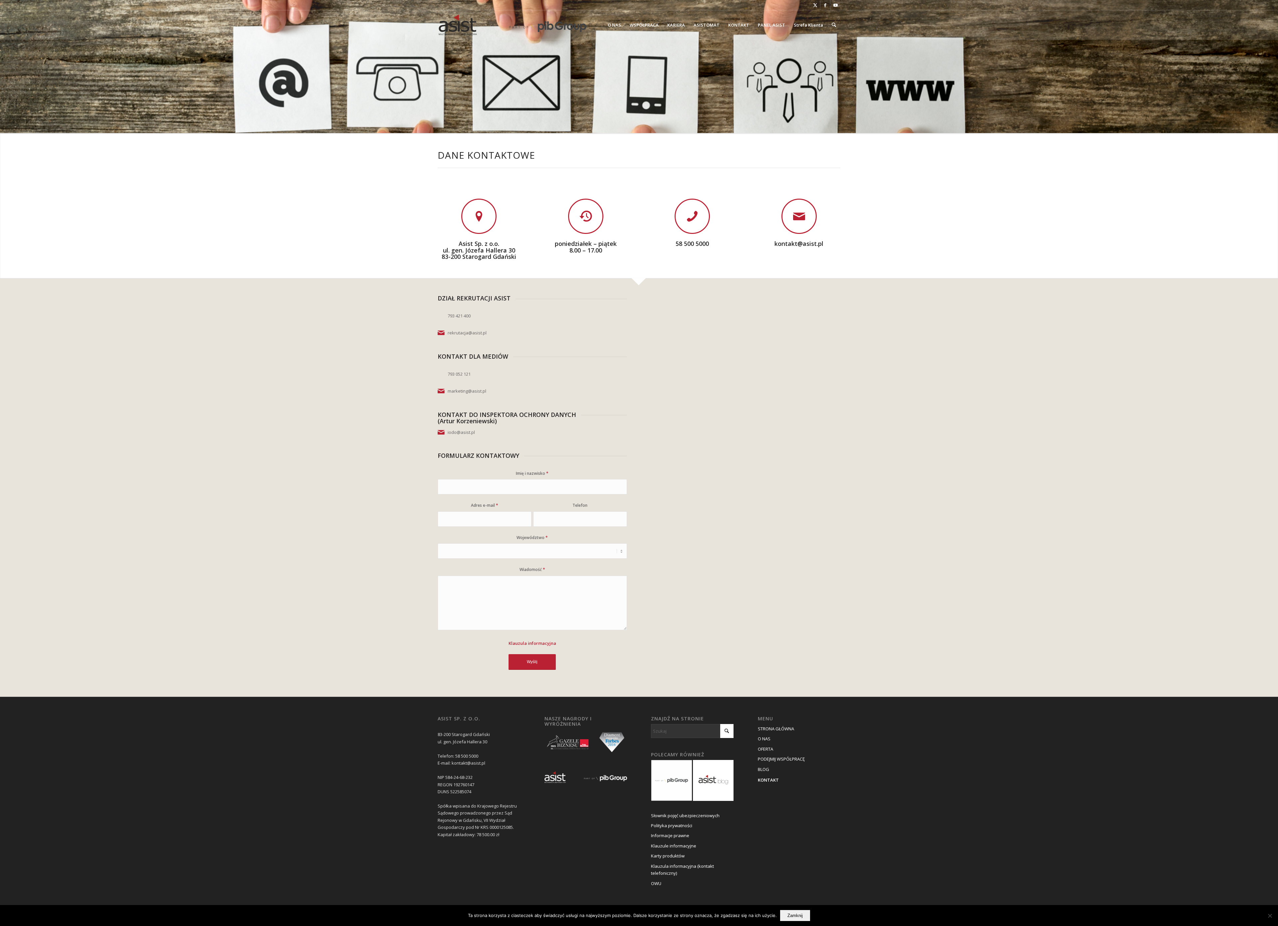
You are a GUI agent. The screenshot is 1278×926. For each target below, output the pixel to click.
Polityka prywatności (671, 826)
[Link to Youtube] (835, 5)
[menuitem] (614, 25)
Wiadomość (532, 569)
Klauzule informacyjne (673, 846)
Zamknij (795, 915)
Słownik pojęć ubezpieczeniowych (685, 816)
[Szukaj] (833, 25)
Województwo (532, 537)
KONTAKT (768, 780)
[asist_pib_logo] (512, 25)
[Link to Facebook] (825, 5)
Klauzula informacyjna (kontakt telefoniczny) (682, 869)
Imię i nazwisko (532, 473)
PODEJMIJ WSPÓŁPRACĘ (781, 759)
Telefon (579, 505)
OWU (656, 883)
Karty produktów (668, 856)
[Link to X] (815, 5)
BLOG (763, 769)
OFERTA (765, 749)
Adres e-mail (484, 505)
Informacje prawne (670, 835)
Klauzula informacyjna (532, 643)
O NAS (764, 739)
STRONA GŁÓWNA (776, 729)
